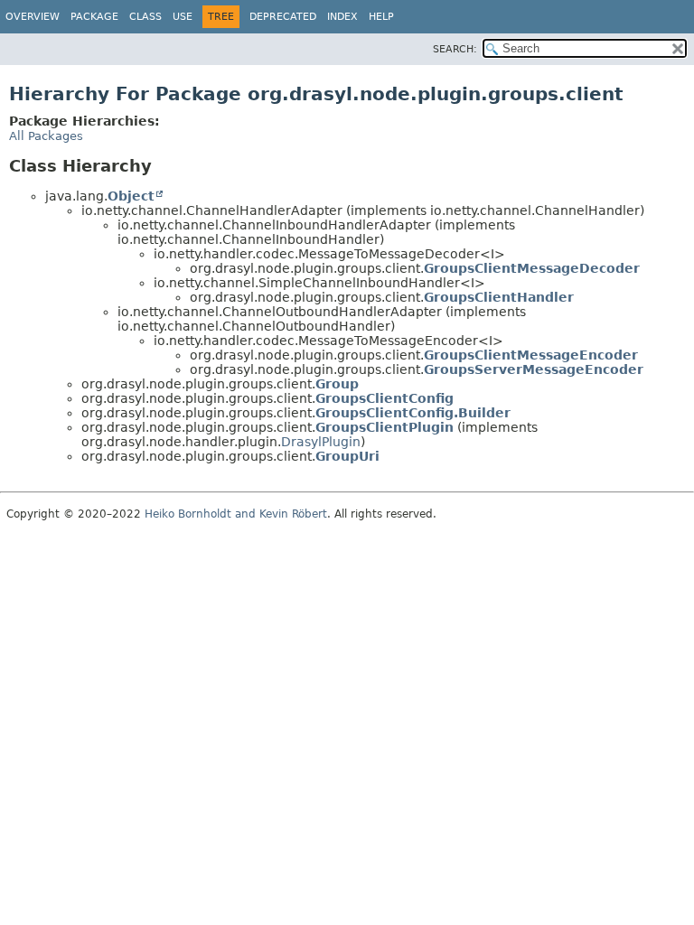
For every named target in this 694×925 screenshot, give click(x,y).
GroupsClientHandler (499, 297)
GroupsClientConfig (384, 398)
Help (381, 17)
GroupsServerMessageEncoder (533, 369)
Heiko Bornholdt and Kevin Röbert (236, 514)
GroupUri (347, 456)
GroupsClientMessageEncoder (531, 355)
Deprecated (282, 17)
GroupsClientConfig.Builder (413, 413)
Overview (32, 17)
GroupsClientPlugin (384, 427)
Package (94, 17)
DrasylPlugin (321, 441)
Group (337, 384)
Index (342, 17)
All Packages (46, 136)
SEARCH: (455, 49)
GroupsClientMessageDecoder (532, 268)
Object (131, 196)
